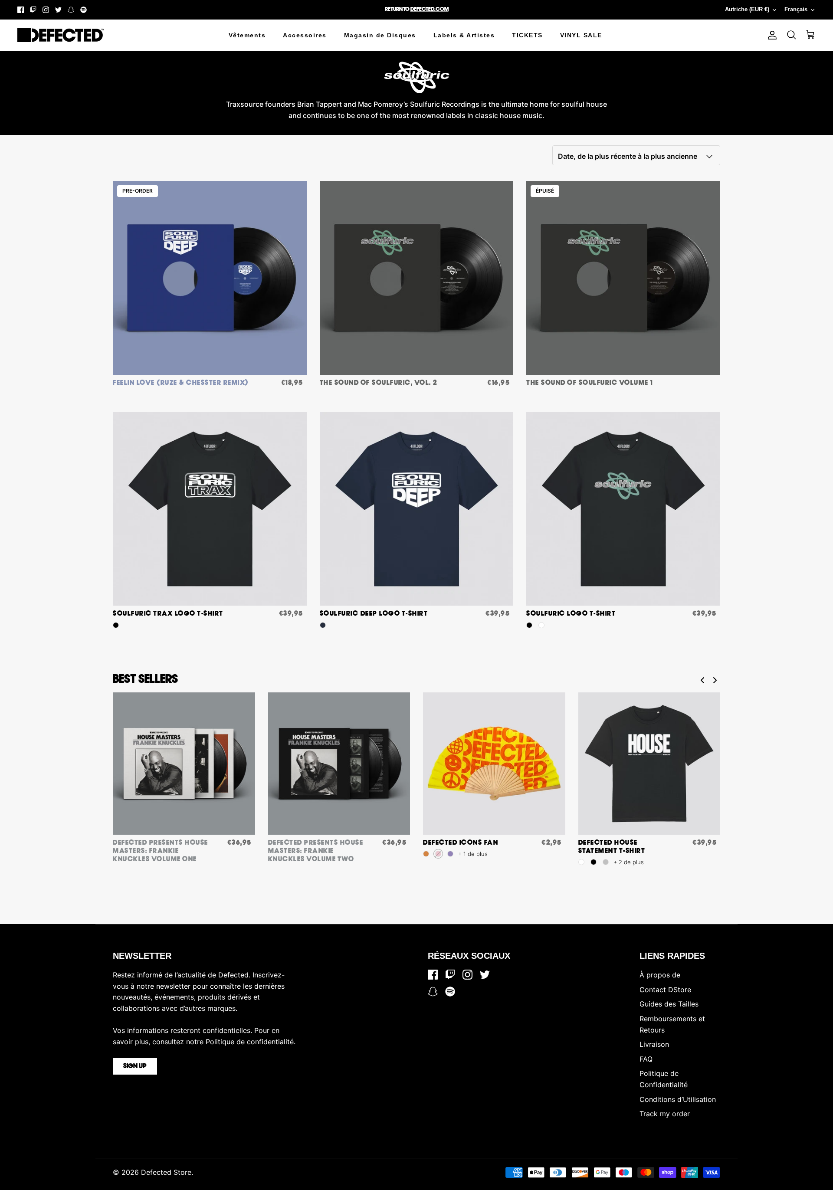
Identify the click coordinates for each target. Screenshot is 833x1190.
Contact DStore (665, 989)
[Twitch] (33, 10)
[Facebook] (20, 10)
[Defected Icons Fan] (494, 763)
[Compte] (770, 35)
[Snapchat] (71, 10)
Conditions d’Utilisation (678, 1099)
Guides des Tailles (669, 1004)
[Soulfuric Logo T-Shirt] (623, 509)
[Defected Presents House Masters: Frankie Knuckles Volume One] (184, 763)
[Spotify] (83, 10)
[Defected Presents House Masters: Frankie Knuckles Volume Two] (339, 763)
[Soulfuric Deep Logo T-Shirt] (417, 509)
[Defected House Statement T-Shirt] (649, 763)
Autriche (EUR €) (747, 9)
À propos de (660, 974)
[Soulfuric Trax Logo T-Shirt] (210, 509)
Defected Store (166, 1172)
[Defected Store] (60, 35)
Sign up (135, 1066)
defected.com (429, 9)
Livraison (654, 1044)
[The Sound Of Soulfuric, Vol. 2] (417, 278)
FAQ (646, 1059)
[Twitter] (58, 10)
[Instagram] (46, 10)
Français (795, 9)
